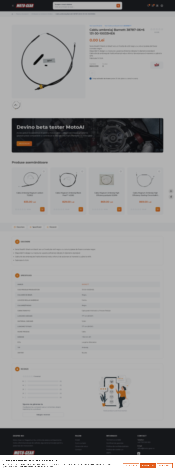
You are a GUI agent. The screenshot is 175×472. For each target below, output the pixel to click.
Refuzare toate (131, 465)
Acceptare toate (148, 465)
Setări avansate (164, 465)
